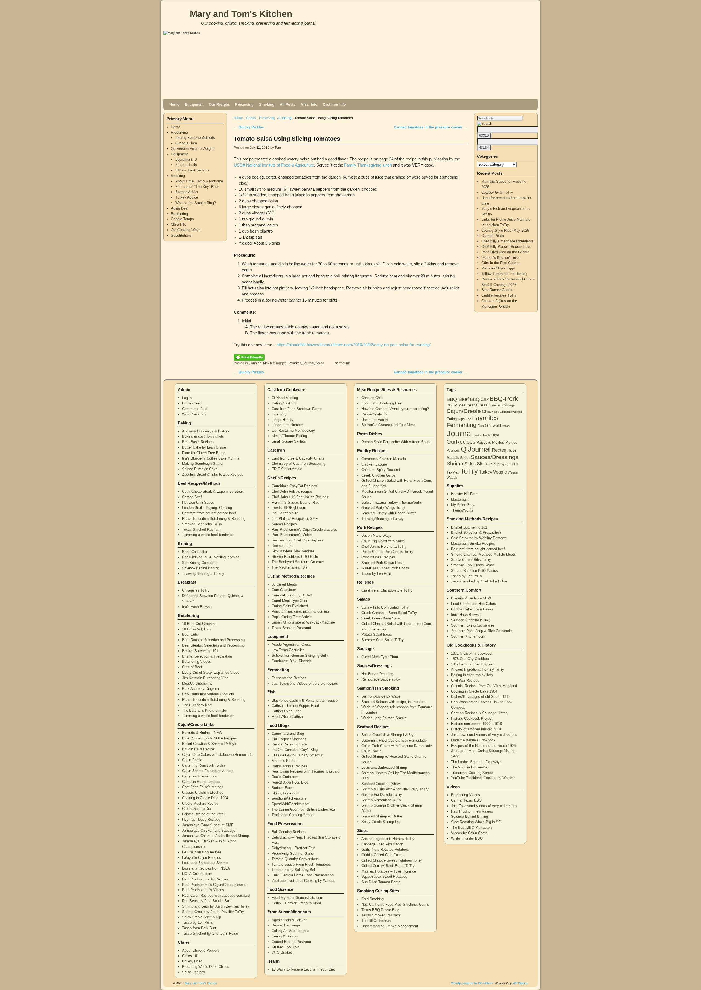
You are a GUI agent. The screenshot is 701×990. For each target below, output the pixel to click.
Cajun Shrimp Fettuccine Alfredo (207, 771)
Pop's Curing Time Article (292, 617)
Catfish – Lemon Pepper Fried (295, 706)
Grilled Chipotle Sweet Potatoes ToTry (391, 860)
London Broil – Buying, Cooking (207, 508)
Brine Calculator (194, 552)
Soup (495, 464)
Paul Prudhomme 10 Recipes (205, 879)
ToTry (469, 471)
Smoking (266, 104)
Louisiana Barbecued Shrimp (205, 863)
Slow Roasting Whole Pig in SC (476, 822)
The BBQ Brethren (376, 921)
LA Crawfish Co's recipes (202, 852)
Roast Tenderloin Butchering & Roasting (213, 518)
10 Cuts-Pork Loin (196, 629)
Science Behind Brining (200, 568)
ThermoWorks (462, 510)
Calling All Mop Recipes (290, 931)
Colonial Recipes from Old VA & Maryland (484, 686)
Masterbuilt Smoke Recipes (473, 543)
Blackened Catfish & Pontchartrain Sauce (305, 700)
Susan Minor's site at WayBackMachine (303, 622)
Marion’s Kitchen (285, 761)
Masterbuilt (460, 499)
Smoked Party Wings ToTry (383, 508)
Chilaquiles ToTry (195, 590)
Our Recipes (219, 104)
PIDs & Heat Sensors (192, 170)
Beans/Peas (477, 405)
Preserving (244, 104)
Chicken (490, 411)
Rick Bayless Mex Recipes (293, 551)
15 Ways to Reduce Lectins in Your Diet (303, 969)
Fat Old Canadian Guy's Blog (295, 750)
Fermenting (461, 425)
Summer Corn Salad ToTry (382, 640)
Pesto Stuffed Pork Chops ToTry (387, 552)
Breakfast (495, 405)
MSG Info (178, 224)
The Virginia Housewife (469, 767)
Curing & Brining (284, 936)
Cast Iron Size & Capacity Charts (298, 458)
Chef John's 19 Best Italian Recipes (300, 497)
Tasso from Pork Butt (199, 928)
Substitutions (181, 235)
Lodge (478, 435)
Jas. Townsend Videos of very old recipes (305, 683)
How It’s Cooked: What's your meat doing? (395, 409)
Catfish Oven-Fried (286, 711)
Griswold (493, 425)
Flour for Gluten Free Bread (203, 453)
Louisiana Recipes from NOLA (206, 868)
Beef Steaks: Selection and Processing (213, 645)
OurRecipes (461, 442)
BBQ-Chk (479, 399)
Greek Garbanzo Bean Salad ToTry (389, 613)
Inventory (279, 414)
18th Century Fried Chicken (472, 664)
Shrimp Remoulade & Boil (381, 800)
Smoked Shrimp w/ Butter (381, 816)
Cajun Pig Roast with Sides (203, 765)
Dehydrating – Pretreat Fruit (293, 848)
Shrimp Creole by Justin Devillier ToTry (213, 912)
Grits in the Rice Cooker (500, 263)
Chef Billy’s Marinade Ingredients (507, 241)
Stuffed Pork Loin (285, 947)
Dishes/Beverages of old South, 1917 (480, 697)
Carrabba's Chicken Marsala (383, 459)
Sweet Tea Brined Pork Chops (385, 568)
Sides (470, 463)
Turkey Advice (186, 197)
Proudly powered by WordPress (472, 983)
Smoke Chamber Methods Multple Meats (483, 554)
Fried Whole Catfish (287, 716)
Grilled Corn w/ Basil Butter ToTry (388, 866)
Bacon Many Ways (376, 535)
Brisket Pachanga (286, 925)
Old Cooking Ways (185, 230)
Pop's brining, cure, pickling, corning (210, 557)
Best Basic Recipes (198, 442)
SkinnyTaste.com (285, 793)
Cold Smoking (372, 899)
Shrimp (455, 463)
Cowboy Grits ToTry (497, 192)
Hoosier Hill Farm (464, 494)
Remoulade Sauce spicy (380, 679)
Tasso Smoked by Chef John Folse (210, 933)
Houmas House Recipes (201, 819)
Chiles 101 (190, 956)
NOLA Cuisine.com (197, 874)
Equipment (194, 104)
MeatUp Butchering (197, 683)
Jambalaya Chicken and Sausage (208, 830)
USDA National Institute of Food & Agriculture (274, 165)
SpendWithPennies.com (291, 804)
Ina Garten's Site (285, 513)
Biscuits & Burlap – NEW (202, 733)
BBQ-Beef (458, 399)
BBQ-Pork (504, 398)
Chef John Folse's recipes (202, 787)
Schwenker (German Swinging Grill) (300, 655)
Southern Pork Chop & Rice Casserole (481, 631)
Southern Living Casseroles (473, 625)
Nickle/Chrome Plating (289, 436)
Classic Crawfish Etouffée (202, 792)
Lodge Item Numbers (288, 425)
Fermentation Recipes (289, 678)
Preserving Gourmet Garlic (293, 853)
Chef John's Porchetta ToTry (384, 546)
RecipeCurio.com (285, 777)
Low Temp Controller (288, 650)
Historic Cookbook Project (471, 718)
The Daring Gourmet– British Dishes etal (304, 809)
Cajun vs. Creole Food (199, 776)
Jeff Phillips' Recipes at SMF (295, 518)
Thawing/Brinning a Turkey (203, 574)
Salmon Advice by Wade (380, 696)
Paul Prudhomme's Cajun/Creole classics (215, 885)
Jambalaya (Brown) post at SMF (207, 825)
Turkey (485, 472)
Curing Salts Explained (290, 606)
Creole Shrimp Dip (196, 809)
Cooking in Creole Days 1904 (205, 798)
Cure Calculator (284, 590)
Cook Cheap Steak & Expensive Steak (213, 491)
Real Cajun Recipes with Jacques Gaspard (216, 895)
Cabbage (508, 405)
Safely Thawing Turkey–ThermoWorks (391, 502)
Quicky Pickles (249, 127)
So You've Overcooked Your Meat (388, 425)
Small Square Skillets (289, 441)
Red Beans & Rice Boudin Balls (207, 901)
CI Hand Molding (285, 398)
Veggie (500, 472)
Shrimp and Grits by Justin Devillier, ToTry (215, 906)
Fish (481, 426)
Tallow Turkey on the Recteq (504, 274)
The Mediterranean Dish (290, 567)
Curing (452, 419)
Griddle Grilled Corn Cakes (382, 855)
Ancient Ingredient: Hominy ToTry (388, 839)
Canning (284, 118)
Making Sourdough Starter (202, 463)
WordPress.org (194, 414)
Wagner (513, 472)
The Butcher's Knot (197, 705)
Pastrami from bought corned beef (209, 513)
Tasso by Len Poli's (197, 922)
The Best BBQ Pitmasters (472, 827)
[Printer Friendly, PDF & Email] (249, 357)
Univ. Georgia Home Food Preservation (303, 875)
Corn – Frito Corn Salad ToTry (385, 607)
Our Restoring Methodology (293, 430)
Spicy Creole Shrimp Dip (201, 917)
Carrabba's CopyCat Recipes (294, 486)
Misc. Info (309, 104)
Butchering (179, 214)
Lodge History (283, 420)
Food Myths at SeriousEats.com (297, 898)
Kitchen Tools (186, 165)
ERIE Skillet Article (287, 469)
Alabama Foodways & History (205, 431)
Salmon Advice (187, 192)
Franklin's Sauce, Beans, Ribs (296, 502)
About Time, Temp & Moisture (199, 181)
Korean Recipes (284, 524)
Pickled (498, 442)
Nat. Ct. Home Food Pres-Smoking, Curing (395, 904)
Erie (468, 419)
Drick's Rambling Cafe (289, 744)
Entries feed (191, 403)
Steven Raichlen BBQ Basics (474, 571)
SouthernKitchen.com (289, 798)
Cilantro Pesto (492, 236)
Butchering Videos (196, 661)
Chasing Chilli (372, 398)
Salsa (320, 363)
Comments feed (194, 409)
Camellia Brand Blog (288, 733)
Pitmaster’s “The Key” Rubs (197, 187)
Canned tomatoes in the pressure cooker (430, 127)
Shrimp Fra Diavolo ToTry (381, 795)
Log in (187, 398)
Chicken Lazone (374, 464)
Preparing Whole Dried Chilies (205, 967)
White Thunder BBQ (467, 838)
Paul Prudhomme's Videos (203, 890)
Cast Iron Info (334, 104)
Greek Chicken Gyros (378, 475)
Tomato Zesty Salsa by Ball (294, 870)
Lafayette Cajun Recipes (201, 858)
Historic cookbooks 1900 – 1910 (476, 724)
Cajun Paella (192, 760)
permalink (342, 363)
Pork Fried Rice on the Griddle (505, 252)
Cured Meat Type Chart (290, 601)
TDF (515, 464)
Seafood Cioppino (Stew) (381, 784)
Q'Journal (476, 449)
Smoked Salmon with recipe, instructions (393, 702)
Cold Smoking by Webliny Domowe (479, 538)
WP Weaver (520, 983)
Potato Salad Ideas (376, 634)
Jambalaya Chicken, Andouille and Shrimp (215, 836)
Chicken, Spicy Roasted (380, 470)
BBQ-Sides (456, 405)
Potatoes (453, 450)
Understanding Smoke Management (389, 926)
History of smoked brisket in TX (476, 729)
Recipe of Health (374, 420)
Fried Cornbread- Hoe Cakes (473, 604)
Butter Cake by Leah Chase (204, 447)
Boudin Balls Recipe (198, 749)
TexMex (453, 472)
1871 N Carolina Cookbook (472, 653)
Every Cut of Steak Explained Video (210, 672)
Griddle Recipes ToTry (499, 295)
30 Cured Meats (284, 584)
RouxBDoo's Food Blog (290, 782)
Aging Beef (179, 208)
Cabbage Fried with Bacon (382, 844)
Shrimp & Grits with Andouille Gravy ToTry (395, 789)
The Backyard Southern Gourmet (298, 562)
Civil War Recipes (465, 680)
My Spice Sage (463, 505)
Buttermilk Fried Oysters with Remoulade (394, 740)
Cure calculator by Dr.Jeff (292, 595)
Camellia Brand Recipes (201, 782)
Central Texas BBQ (466, 800)
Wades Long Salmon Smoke (384, 718)
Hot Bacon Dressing (377, 674)
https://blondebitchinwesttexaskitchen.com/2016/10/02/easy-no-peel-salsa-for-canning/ (354, 345)
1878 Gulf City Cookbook (471, 659)
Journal (308, 363)
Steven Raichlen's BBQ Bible (295, 557)
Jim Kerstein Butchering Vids (205, 678)
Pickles (511, 442)
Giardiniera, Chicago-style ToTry (386, 590)
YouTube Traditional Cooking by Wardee (303, 881)
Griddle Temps (182, 219)
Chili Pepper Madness (289, 739)
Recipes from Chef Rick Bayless (297, 540)
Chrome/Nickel (511, 412)
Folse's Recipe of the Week (204, 814)
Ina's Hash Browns (197, 607)
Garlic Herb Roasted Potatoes (385, 849)
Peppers (483, 442)
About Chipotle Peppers (201, 950)
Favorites (294, 363)
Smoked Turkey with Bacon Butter (388, 513)
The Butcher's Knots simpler (204, 710)
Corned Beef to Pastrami (291, 942)
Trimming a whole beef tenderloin (208, 535)
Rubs (511, 450)
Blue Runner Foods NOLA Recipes (209, 738)
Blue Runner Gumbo (497, 290)
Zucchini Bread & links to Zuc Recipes (212, 474)
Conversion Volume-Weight (192, 149)
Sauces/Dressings (494, 457)
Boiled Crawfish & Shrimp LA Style (209, 744)
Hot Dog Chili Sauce (198, 502)
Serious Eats (282, 788)
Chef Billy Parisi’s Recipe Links (506, 247)
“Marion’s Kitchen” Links (500, 258)
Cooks (251, 118)
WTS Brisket (282, 952)
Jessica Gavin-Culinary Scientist (297, 755)
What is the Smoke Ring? (195, 203)
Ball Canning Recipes (289, 832)
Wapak (452, 477)
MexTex (269, 363)
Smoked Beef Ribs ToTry (202, 524)
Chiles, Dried (192, 961)
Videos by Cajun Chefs (469, 833)
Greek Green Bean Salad (381, 618)
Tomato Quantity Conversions (295, 859)
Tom (278, 147)
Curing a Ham (186, 143)
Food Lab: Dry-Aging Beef (382, 403)
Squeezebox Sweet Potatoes (384, 876)
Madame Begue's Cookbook (473, 740)
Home (174, 104)
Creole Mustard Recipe (200, 803)
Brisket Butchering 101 (200, 651)
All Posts (287, 104)
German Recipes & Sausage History (479, 713)
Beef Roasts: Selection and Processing (213, 640)
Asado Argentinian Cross (291, 644)
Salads (453, 457)
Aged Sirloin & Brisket (289, 920)
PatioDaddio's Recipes (289, 766)
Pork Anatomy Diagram (200, 689)
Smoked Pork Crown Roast (382, 563)
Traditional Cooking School (293, 815)
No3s (486, 435)
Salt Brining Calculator (199, 563)
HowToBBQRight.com (289, 508)
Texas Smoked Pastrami (201, 529)
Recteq (499, 450)
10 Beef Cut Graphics (199, 624)
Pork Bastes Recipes (378, 557)
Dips (461, 419)
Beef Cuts (190, 634)
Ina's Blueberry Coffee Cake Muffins (210, 458)
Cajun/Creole (464, 411)
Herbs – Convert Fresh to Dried (296, 903)
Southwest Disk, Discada (292, 661)
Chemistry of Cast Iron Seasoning (298, 463)
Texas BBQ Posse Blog (380, 910)
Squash (505, 464)
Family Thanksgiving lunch (368, 165)
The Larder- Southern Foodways (476, 762)
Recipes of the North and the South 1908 (483, 746)
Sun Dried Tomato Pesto (380, 882)
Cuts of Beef (192, 667)
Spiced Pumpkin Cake (199, 469)
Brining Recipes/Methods (195, 138)
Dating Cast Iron (284, 403)
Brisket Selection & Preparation (207, 656)
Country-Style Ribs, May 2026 (505, 230)
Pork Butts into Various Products (208, 694)
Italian (506, 425)
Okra (495, 435)
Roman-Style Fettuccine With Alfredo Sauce (396, 442)
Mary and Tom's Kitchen (241, 14)
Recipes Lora (282, 546)
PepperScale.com (375, 414)
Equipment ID (186, 159)
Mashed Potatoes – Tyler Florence (388, 871)
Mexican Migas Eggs (498, 268)
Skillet (483, 463)
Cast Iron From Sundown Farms (297, 409)
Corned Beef (192, 497)
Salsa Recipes (193, 972)
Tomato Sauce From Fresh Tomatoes (301, 864)
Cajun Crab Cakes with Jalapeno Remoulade (217, 755)
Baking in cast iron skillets (203, 436)
